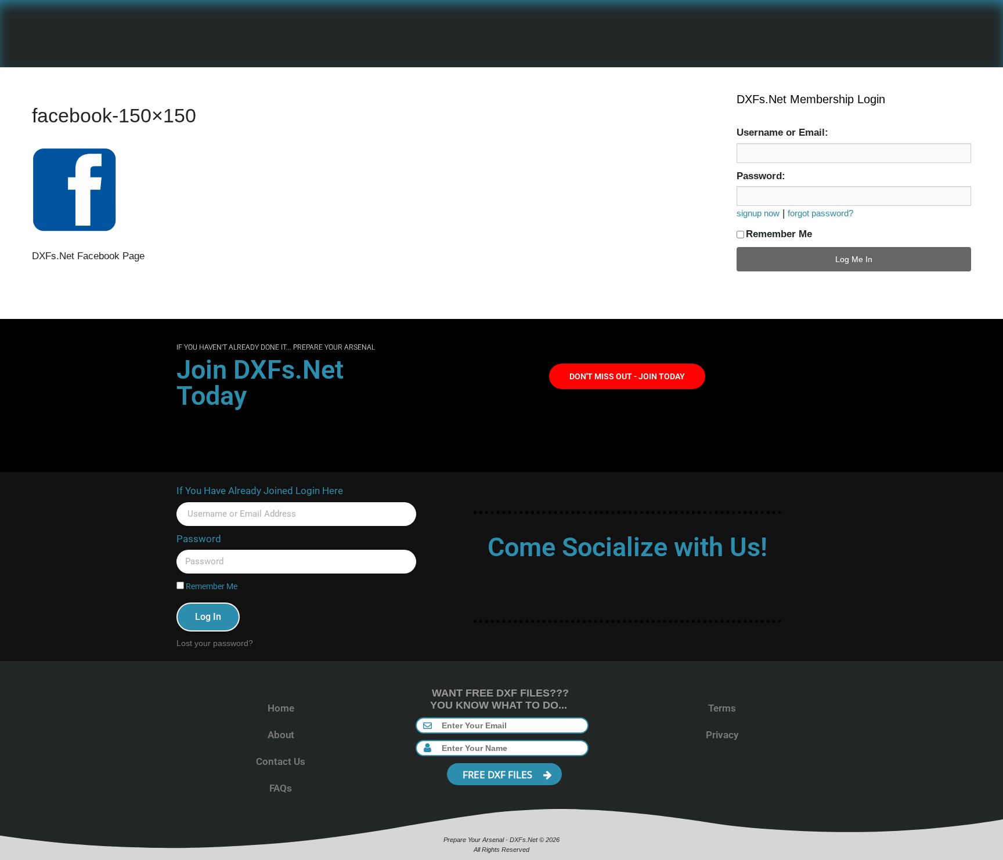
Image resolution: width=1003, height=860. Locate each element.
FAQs (280, 788)
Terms (722, 708)
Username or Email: (782, 132)
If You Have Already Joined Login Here (259, 490)
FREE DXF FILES (499, 774)
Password (198, 539)
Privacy (722, 735)
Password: (761, 176)
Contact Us (280, 761)
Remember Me (779, 234)
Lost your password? (214, 643)
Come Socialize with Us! (627, 547)
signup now (758, 213)
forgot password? (820, 213)
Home (281, 708)
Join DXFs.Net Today (260, 382)
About (281, 735)
